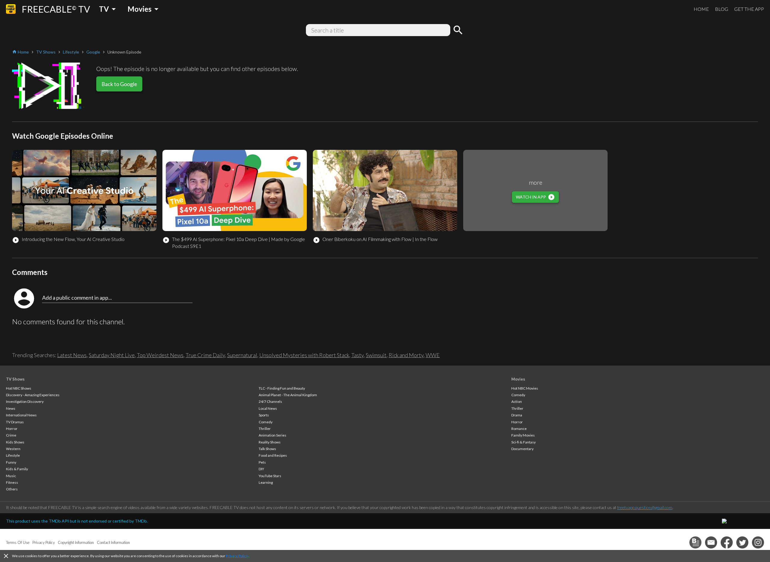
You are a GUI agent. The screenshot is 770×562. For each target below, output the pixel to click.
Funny (11, 462)
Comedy (266, 422)
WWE (433, 355)
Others (12, 489)
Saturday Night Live (112, 355)
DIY (261, 469)
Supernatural (242, 355)
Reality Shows (270, 442)
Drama (516, 415)
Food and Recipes (273, 455)
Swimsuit (376, 355)
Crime (11, 435)
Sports (264, 415)
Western (13, 448)
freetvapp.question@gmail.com (644, 507)
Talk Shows (267, 448)
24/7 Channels (270, 401)
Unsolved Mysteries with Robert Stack (304, 355)
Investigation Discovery (25, 401)
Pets (262, 462)
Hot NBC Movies (524, 388)
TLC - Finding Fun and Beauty (282, 388)
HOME (701, 9)
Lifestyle (13, 455)
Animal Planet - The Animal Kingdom (288, 395)
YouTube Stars (270, 476)
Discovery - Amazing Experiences (33, 395)
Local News (268, 408)
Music (11, 476)
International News (21, 415)
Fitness (12, 482)
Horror (11, 428)
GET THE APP (749, 9)
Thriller (265, 428)
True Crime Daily (205, 355)
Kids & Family (17, 469)
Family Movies (523, 435)
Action (516, 401)
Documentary (522, 448)
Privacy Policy (237, 556)
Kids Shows (15, 442)
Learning (266, 482)
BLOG (721, 9)
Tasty (357, 355)
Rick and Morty (406, 355)
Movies (518, 379)
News (10, 408)
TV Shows (15, 379)
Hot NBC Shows (18, 388)
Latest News (72, 355)
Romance (519, 428)
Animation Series (272, 435)
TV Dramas (15, 422)
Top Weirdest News (160, 355)
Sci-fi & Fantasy (523, 442)
